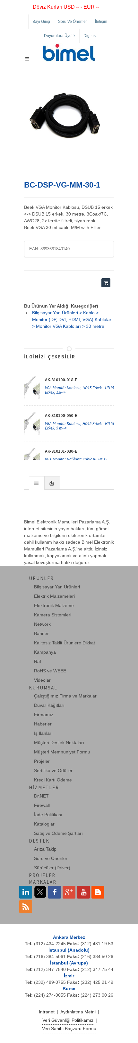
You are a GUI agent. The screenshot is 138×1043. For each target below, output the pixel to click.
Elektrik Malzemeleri (54, 596)
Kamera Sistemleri (52, 614)
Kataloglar (44, 823)
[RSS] (25, 906)
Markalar (42, 882)
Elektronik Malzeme (54, 605)
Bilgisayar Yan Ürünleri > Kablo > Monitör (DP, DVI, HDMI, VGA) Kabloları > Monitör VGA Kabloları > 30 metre (72, 319)
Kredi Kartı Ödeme (53, 779)
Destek (39, 841)
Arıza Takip (45, 849)
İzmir (69, 975)
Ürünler (41, 578)
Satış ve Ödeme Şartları (58, 833)
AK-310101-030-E (61, 451)
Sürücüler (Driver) (52, 867)
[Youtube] (83, 892)
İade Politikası (48, 814)
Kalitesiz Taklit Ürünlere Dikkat (64, 642)
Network (42, 624)
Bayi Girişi (41, 21)
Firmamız (43, 714)
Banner (41, 633)
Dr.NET (41, 795)
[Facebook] (54, 892)
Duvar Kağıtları (49, 705)
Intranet (47, 1011)
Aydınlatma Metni (78, 1011)
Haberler (43, 723)
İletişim (101, 21)
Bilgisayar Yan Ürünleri (57, 586)
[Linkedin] (25, 892)
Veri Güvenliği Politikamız (67, 1020)
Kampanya (45, 652)
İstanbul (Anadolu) (69, 950)
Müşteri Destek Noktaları (59, 742)
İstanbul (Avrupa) (69, 962)
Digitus (89, 35)
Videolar (42, 680)
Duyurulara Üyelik (59, 35)
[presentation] (36, 483)
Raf (37, 661)
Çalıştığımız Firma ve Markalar (65, 695)
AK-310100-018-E (61, 380)
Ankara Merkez (69, 937)
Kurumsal (43, 688)
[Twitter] (40, 892)
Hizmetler (44, 787)
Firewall (42, 805)
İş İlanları (43, 733)
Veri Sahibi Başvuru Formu (69, 1028)
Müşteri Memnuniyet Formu (62, 751)
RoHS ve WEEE (50, 670)
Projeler (42, 761)
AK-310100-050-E (61, 415)
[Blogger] (97, 892)
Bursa (69, 988)
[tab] (37, 482)
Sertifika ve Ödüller (53, 770)
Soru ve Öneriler (72, 21)
